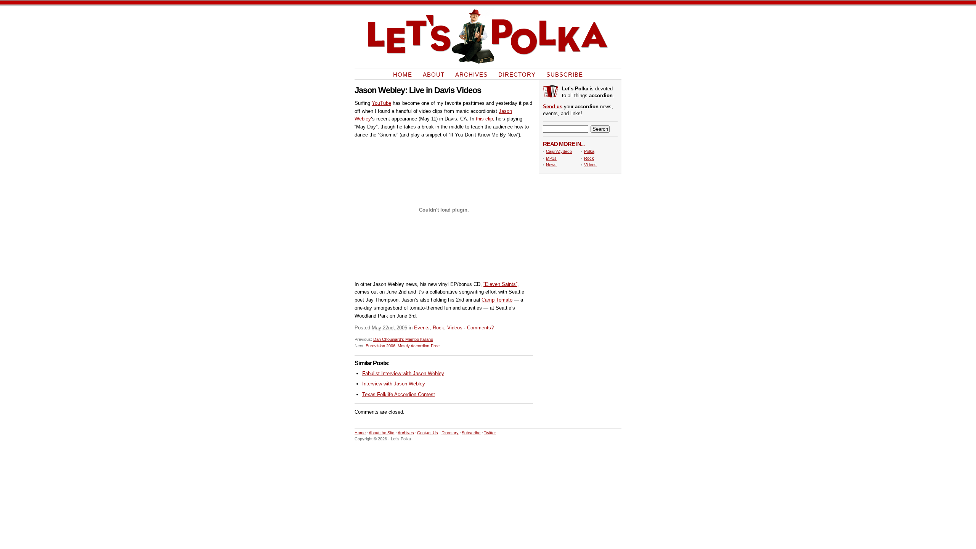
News (551, 164)
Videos (454, 328)
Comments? (480, 328)
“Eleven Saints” (500, 284)
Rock (438, 328)
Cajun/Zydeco (559, 151)
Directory (517, 74)
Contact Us (427, 432)
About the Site (381, 432)
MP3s (551, 158)
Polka (589, 151)
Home (402, 74)
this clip (484, 119)
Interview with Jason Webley (393, 384)
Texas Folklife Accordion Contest (398, 394)
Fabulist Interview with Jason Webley (403, 373)
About (434, 74)
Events (422, 328)
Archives (471, 74)
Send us (552, 106)
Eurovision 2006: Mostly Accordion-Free (403, 346)
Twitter (490, 432)
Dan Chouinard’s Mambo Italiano (403, 339)
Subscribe (564, 74)
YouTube (381, 103)
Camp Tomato (497, 300)
